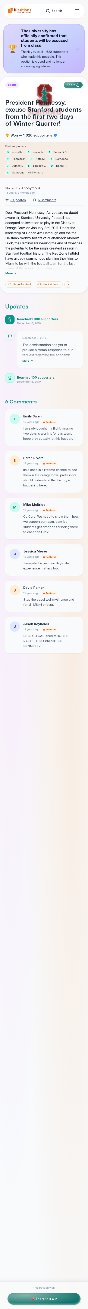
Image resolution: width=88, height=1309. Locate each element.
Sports (12, 84)
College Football (19, 284)
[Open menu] (77, 10)
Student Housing (48, 284)
